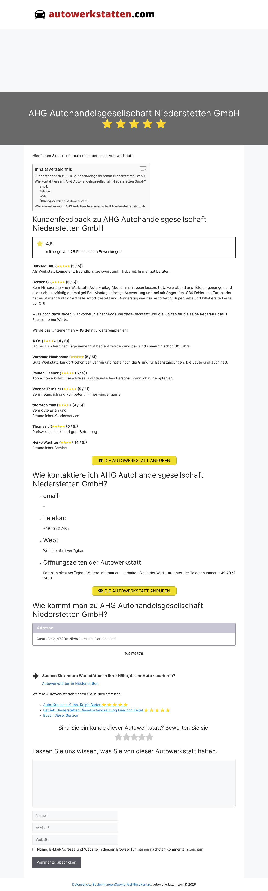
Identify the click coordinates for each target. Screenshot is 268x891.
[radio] (118, 737)
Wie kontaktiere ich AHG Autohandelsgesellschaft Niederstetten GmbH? (90, 181)
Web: (43, 196)
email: (44, 186)
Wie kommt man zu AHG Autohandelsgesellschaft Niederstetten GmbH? (90, 206)
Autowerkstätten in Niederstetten (70, 683)
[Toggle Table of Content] (141, 169)
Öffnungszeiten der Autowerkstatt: (64, 201)
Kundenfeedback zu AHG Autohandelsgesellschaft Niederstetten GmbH (90, 176)
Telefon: (45, 191)
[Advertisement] (134, 60)
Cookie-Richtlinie (127, 884)
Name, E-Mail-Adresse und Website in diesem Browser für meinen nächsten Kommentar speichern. (120, 849)
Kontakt (146, 884)
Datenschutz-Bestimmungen (93, 884)
